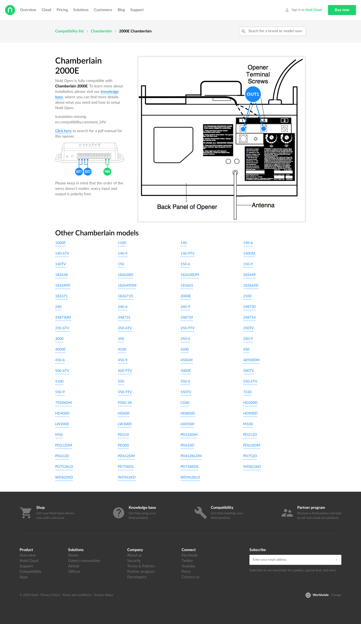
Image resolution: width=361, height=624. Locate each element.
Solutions (81, 10)
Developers (136, 577)
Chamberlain (101, 31)
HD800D (187, 413)
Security (134, 561)
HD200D (250, 403)
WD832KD (64, 477)
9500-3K (125, 403)
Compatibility (30, 572)
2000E (185, 296)
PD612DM (126, 456)
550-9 (60, 392)
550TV (185, 392)
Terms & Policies (141, 566)
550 (121, 381)
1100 (122, 243)
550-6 (185, 381)
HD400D (62, 413)
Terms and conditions (77, 595)
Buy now (342, 10)
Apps (24, 577)
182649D (62, 285)
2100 (247, 296)
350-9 (248, 339)
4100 (122, 349)
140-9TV (187, 253)
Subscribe (257, 550)
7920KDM (63, 403)
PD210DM (189, 434)
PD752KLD (64, 466)
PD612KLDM (191, 456)
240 (58, 307)
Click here (63, 131)
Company (135, 550)
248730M (63, 317)
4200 (184, 349)
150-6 (185, 264)
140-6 (248, 243)
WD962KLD (190, 477)
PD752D (250, 456)
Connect (189, 550)
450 (246, 349)
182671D (125, 296)
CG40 (184, 403)
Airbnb (73, 566)
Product (26, 550)
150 (121, 264)
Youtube (188, 566)
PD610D (187, 445)
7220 (247, 392)
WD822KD (252, 466)
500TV (248, 371)
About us (134, 555)
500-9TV (125, 371)
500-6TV (62, 371)
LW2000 (62, 424)
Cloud (46, 10)
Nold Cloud (29, 561)
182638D (125, 275)
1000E (60, 243)
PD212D (250, 434)
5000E (185, 371)
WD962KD (127, 477)
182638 (61, 275)
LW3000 (125, 424)
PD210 (123, 434)
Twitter (187, 561)
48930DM (251, 360)
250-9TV (187, 328)
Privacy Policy (50, 595)
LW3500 (187, 424)
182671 (61, 296)
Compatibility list (69, 31)
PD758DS (125, 466)
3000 (59, 339)
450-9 (122, 360)
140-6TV (62, 253)
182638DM (189, 275)
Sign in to (303, 10)
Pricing (62, 10)
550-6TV (250, 381)
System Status (103, 595)
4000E (60, 349)
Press (186, 572)
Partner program (141, 572)
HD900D (250, 413)
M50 (59, 434)
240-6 (122, 307)
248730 (249, 307)
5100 (59, 381)
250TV (248, 328)
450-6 (60, 360)
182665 (186, 285)
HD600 (124, 413)
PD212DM (63, 445)
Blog (121, 10)
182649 (249, 275)
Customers (103, 10)
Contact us (190, 577)
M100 (248, 424)
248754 (249, 317)
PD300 (123, 445)
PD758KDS (189, 466)
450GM (186, 360)
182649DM (127, 285)
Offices (74, 572)
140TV (60, 264)
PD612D (62, 456)
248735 (124, 317)
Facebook (189, 555)
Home (73, 555)
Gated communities (84, 561)
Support (137, 10)
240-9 (185, 307)
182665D (250, 285)
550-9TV (125, 392)
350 (121, 339)
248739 (186, 317)
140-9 (122, 253)
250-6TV (62, 328)
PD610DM (251, 445)
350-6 (185, 339)
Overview (28, 10)
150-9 (248, 264)
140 (183, 243)
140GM (249, 253)
